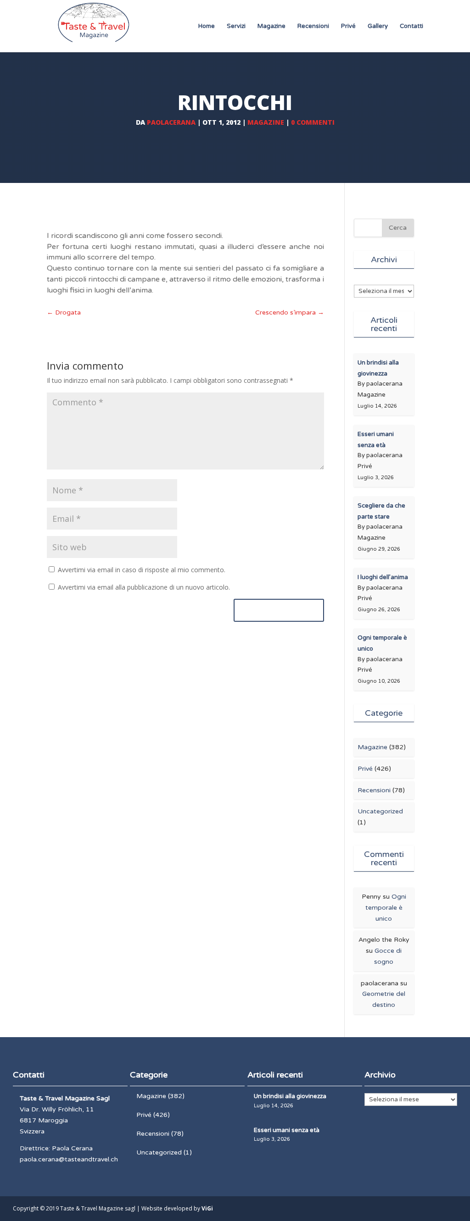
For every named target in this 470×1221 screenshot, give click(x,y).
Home (206, 26)
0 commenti (313, 122)
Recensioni (313, 26)
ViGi (207, 1208)
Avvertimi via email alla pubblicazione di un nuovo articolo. (144, 587)
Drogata (64, 312)
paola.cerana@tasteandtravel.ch (69, 1159)
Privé (348, 26)
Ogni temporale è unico (385, 908)
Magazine (271, 26)
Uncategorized (380, 811)
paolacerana (171, 122)
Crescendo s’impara (289, 312)
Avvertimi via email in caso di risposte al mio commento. (141, 569)
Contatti (411, 26)
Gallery (378, 26)
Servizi (236, 26)
